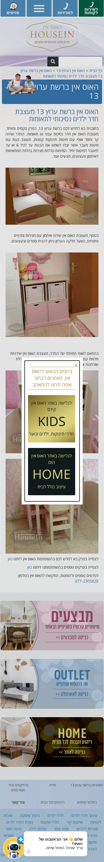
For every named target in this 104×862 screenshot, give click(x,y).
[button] (14, 848)
